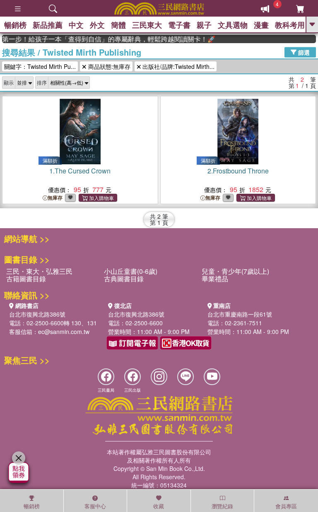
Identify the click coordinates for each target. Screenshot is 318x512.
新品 (48, 25)
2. (238, 171)
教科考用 (290, 25)
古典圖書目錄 (124, 278)
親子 (204, 25)
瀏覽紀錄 (222, 506)
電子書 (179, 25)
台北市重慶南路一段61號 (239, 314)
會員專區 (286, 506)
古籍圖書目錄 (26, 278)
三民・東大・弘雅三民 (39, 271)
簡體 (118, 25)
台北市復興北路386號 (37, 314)
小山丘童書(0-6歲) (130, 271)
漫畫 (261, 25)
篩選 (303, 52)
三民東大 (147, 25)
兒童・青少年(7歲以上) (235, 271)
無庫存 (55, 197)
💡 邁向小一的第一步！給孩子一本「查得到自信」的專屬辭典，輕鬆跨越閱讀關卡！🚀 (105, 39)
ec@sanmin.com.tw (63, 331)
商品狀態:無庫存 (108, 66)
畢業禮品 (215, 278)
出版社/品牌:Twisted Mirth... (177, 66)
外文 (97, 25)
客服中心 (95, 506)
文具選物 (233, 25)
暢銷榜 (15, 25)
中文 (76, 25)
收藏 (158, 506)
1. (80, 171)
